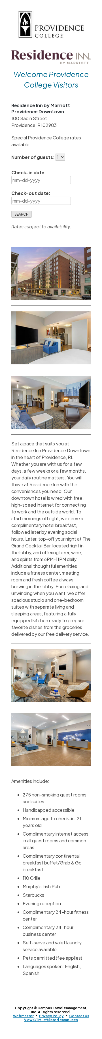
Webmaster (23, 1016)
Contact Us (79, 1016)
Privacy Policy (51, 1016)
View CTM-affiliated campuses (51, 1020)
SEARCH (21, 214)
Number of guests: (33, 157)
